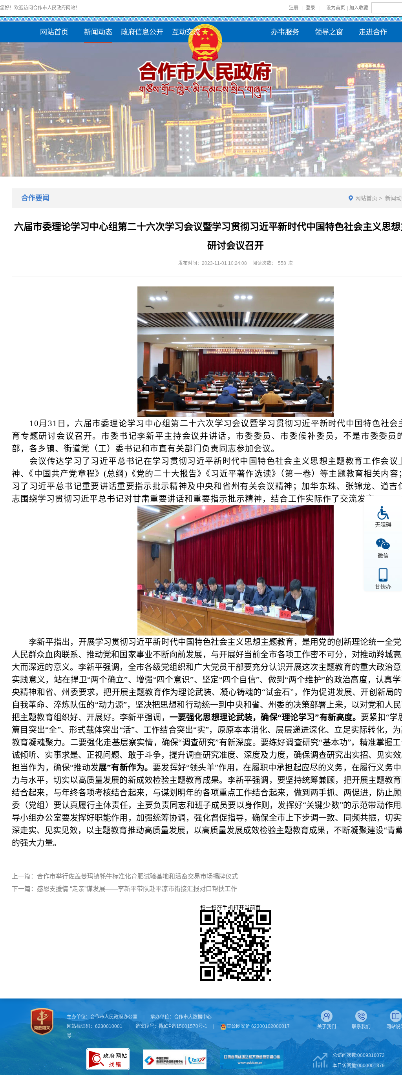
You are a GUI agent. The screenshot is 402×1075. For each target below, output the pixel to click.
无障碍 (383, 524)
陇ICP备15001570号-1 (183, 1026)
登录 (310, 8)
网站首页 (366, 198)
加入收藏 (358, 8)
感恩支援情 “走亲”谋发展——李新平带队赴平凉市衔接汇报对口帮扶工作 (137, 889)
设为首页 (335, 8)
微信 (383, 555)
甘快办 (383, 586)
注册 (293, 8)
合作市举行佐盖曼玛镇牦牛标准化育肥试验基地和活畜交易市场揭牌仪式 (137, 876)
